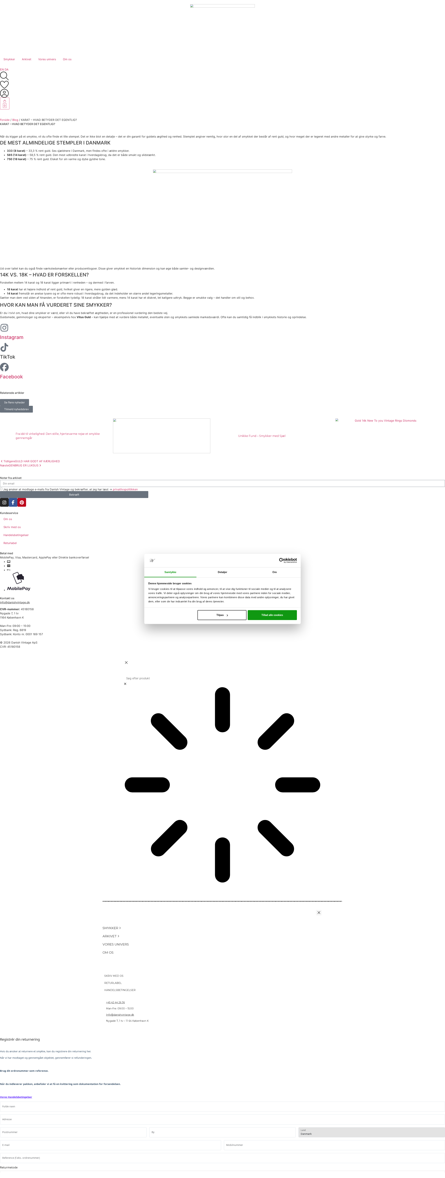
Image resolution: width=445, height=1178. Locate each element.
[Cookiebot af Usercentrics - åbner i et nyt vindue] (281, 560)
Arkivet (26, 59)
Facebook (11, 377)
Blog (15, 120)
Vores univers (47, 59)
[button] (120, 928)
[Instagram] (4, 327)
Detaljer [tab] (222, 572)
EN (2, 69)
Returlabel (10, 543)
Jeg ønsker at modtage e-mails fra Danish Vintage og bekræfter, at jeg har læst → (70, 489)
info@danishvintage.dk (15, 602)
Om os (67, 59)
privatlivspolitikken (125, 489)
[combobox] (222, 678)
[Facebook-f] (13, 502)
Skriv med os (12, 527)
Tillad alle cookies (272, 614)
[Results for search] (222, 785)
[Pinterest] (21, 502)
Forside (5, 120)
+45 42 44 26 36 (115, 1002)
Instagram (11, 337)
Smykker (9, 59)
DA (7, 69)
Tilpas (220, 614)
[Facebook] (4, 367)
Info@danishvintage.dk (120, 1014)
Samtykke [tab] (170, 572)
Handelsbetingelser (16, 535)
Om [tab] (274, 572)
